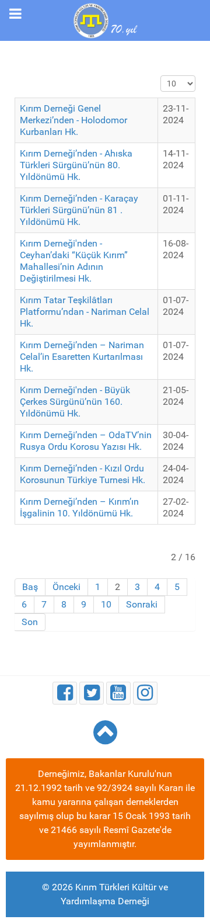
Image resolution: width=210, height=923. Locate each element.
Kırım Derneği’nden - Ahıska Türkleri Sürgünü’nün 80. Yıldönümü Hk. (76, 165)
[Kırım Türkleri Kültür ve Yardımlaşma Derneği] (105, 19)
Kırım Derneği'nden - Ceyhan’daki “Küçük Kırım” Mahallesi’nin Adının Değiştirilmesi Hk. (74, 261)
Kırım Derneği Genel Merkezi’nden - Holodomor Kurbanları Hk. (73, 120)
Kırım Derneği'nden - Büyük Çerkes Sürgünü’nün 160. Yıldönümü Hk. (75, 401)
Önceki (66, 586)
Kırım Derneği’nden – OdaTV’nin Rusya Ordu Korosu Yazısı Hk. (86, 440)
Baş (30, 586)
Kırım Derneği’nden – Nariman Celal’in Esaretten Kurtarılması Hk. (82, 356)
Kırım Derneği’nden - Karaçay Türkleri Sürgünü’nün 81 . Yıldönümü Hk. (79, 210)
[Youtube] (118, 693)
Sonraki (142, 604)
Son (30, 621)
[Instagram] (145, 693)
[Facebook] (64, 693)
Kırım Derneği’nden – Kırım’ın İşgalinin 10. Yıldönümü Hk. (79, 507)
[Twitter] (91, 693)
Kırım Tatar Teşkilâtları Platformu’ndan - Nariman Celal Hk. (84, 311)
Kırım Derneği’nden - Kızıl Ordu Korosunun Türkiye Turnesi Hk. (82, 474)
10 (106, 604)
